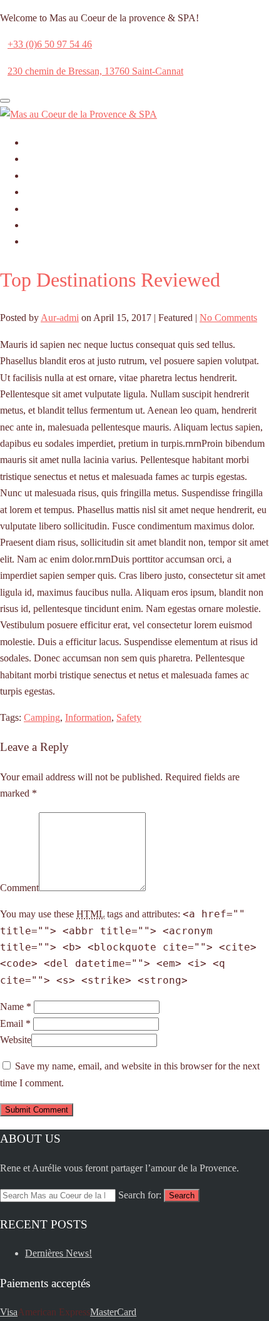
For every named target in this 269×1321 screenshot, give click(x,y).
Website (15, 1039)
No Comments (228, 317)
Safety (128, 717)
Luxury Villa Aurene (66, 225)
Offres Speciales (57, 208)
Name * (15, 1006)
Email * (15, 1023)
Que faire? (45, 191)
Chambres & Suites (63, 158)
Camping (42, 717)
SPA (34, 175)
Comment (19, 887)
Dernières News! (58, 1253)
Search (182, 1195)
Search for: (139, 1195)
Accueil (40, 142)
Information (88, 717)
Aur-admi (60, 317)
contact (39, 241)
